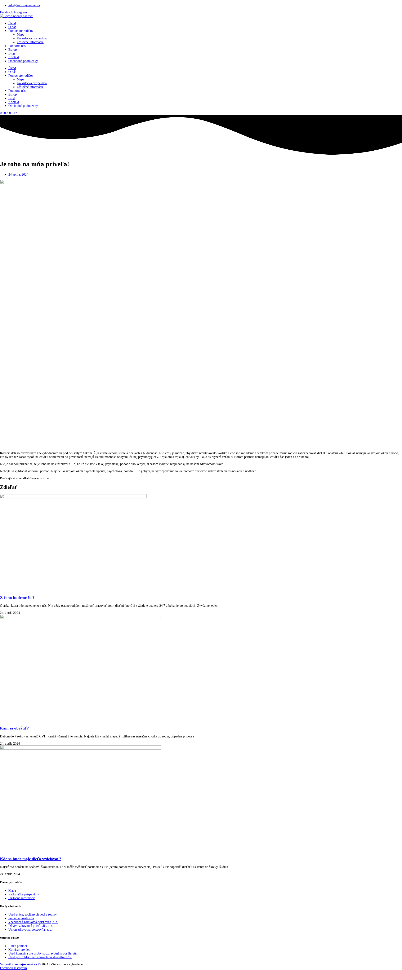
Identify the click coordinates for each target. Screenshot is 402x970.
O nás (12, 27)
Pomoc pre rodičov (21, 30)
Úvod (12, 23)
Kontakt (13, 57)
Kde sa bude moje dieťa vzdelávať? (30, 859)
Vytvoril (6, 964)
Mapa (20, 34)
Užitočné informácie (30, 42)
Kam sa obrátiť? (14, 728)
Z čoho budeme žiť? (17, 597)
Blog (11, 53)
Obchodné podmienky (23, 61)
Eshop (12, 49)
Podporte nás (17, 46)
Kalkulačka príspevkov (32, 38)
